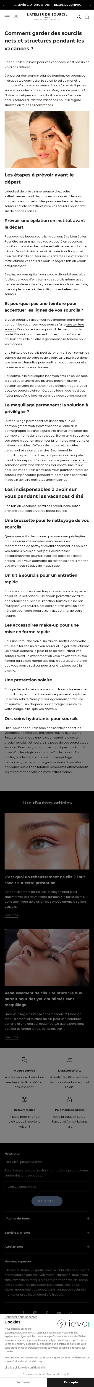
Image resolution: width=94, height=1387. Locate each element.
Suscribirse (47, 1201)
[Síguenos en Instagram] (35, 1313)
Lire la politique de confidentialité (25, 1367)
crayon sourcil (44, 646)
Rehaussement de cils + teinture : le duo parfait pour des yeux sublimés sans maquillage (43, 999)
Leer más (11, 915)
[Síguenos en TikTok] (70, 1313)
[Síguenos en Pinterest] (47, 1313)
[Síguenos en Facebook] (23, 1313)
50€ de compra (69, 4)
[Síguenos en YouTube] (59, 1313)
